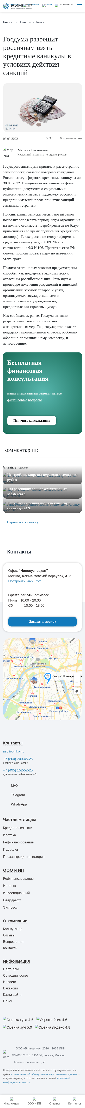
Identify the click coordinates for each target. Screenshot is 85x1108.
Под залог (10, 849)
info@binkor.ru (13, 751)
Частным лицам (19, 819)
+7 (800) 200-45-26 (18, 759)
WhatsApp (19, 804)
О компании (15, 921)
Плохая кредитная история (24, 856)
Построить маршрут (24, 581)
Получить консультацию (31, 420)
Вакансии (10, 988)
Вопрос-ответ (13, 941)
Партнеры (11, 969)
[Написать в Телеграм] (30, 6)
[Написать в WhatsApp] (12, 6)
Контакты (12, 743)
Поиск (7, 1001)
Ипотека (9, 835)
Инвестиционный (16, 893)
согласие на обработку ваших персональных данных (44, 1074)
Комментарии (71, 138)
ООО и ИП (13, 870)
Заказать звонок (42, 621)
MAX (14, 786)
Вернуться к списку (22, 522)
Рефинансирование (18, 842)
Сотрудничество (15, 975)
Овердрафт (12, 900)
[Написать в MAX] (46, 6)
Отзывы (9, 935)
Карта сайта (12, 994)
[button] (64, 6)
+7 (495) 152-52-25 (18, 770)
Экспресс (10, 907)
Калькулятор (12, 929)
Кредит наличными (17, 828)
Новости (9, 982)
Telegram (18, 795)
